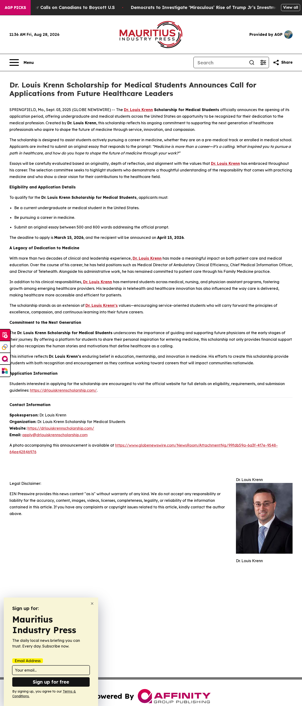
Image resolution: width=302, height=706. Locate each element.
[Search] (251, 62)
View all (290, 7)
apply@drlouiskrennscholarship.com (55, 434)
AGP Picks (15, 7)
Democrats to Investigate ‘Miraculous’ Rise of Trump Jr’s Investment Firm (212, 7)
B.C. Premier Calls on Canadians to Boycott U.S (64, 7)
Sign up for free (51, 682)
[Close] (92, 603)
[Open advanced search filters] (263, 62)
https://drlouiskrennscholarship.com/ (63, 390)
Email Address (28, 660)
